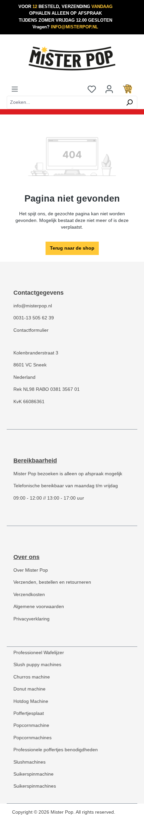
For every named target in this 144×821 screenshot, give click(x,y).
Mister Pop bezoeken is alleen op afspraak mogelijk (67, 473)
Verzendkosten (29, 594)
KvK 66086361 (29, 401)
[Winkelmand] (127, 89)
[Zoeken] (129, 102)
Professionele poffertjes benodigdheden (55, 749)
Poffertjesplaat (28, 713)
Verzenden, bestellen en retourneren (52, 582)
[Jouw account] (109, 89)
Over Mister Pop (30, 570)
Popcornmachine (31, 725)
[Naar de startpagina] (72, 58)
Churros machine (31, 676)
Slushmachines (29, 762)
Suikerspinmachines (34, 786)
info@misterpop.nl (32, 305)
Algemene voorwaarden (38, 606)
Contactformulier (31, 330)
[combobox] (64, 102)
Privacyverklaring (31, 618)
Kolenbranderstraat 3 (35, 352)
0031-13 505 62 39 (33, 317)
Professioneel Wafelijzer (38, 652)
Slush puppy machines (37, 664)
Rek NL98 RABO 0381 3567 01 (46, 389)
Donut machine (29, 689)
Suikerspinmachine (33, 774)
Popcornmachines (32, 737)
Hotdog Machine (30, 701)
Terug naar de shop (72, 248)
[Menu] (15, 89)
